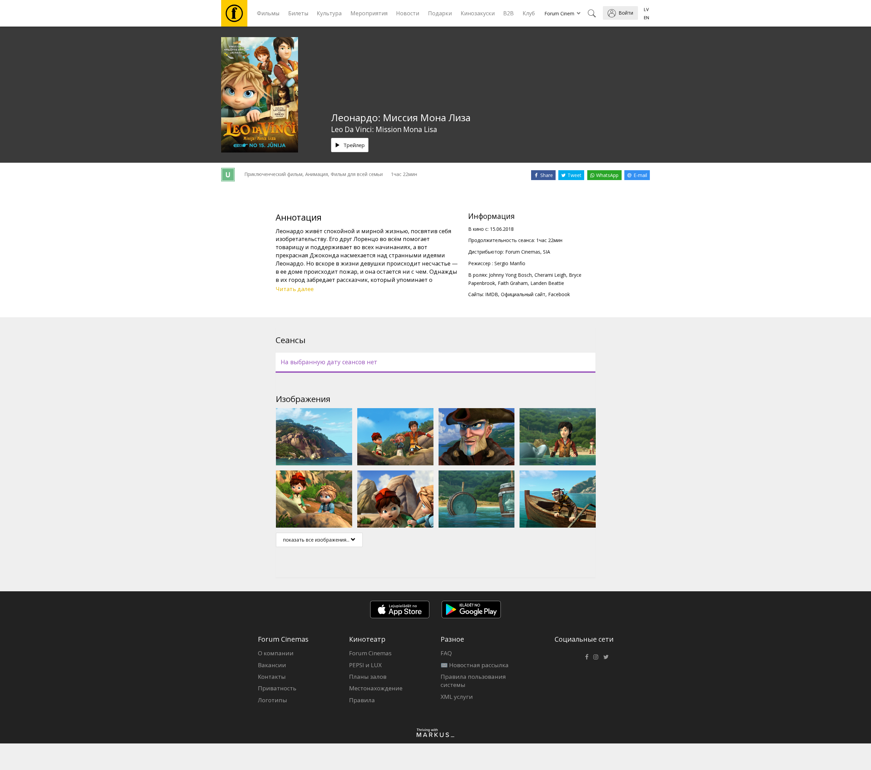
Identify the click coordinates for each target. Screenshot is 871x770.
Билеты (298, 13)
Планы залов (368, 676)
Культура (329, 13)
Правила (362, 700)
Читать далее (295, 289)
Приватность (277, 688)
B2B (508, 13)
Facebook (559, 294)
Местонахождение (375, 688)
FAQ (446, 653)
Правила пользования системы (473, 681)
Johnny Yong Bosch (510, 275)
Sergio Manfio (509, 263)
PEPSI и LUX (365, 665)
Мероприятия (369, 13)
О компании (276, 653)
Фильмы (268, 13)
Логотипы (272, 700)
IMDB (491, 294)
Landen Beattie (547, 283)
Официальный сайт (523, 294)
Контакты (272, 676)
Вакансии (272, 665)
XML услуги (457, 697)
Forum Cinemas (370, 653)
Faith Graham (513, 283)
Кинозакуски (478, 13)
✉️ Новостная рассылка (475, 665)
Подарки (440, 13)
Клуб (529, 13)
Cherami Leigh (550, 275)
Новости (407, 13)
